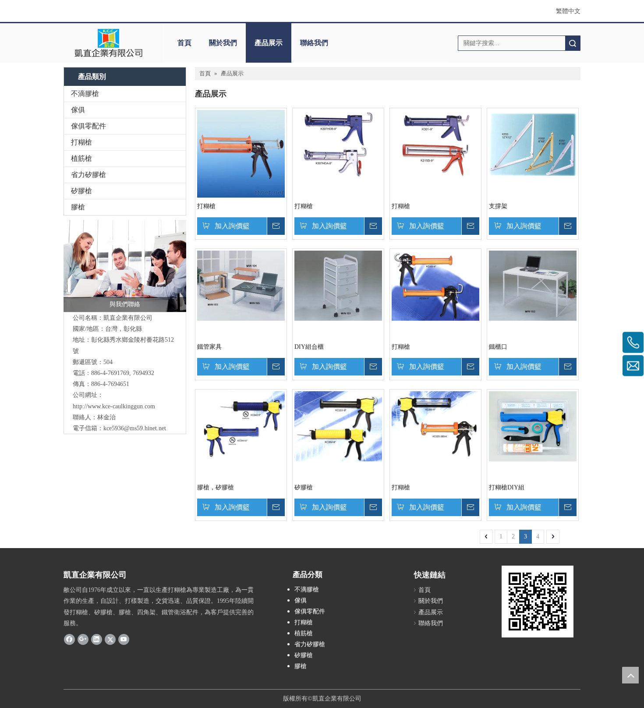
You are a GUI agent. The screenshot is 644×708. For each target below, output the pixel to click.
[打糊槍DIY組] (533, 425)
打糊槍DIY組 (506, 487)
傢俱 (78, 109)
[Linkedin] (96, 639)
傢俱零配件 (88, 126)
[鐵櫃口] (533, 285)
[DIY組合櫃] (338, 285)
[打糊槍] (241, 153)
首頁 (184, 42)
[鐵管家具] (241, 285)
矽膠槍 (81, 191)
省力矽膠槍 (88, 174)
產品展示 (269, 42)
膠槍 (78, 207)
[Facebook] (69, 639)
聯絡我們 (314, 42)
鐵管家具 (209, 346)
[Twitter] (110, 639)
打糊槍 (81, 142)
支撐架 (498, 206)
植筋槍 (81, 158)
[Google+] (83, 639)
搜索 (572, 43)
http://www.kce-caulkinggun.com (114, 406)
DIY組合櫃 (309, 346)
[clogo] (108, 43)
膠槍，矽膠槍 (215, 487)
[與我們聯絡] (125, 266)
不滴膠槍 (85, 93)
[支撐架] (533, 144)
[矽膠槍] (338, 425)
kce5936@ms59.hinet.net (134, 428)
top (630, 675)
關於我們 (223, 42)
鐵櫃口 (498, 346)
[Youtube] (123, 639)
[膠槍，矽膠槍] (241, 425)
